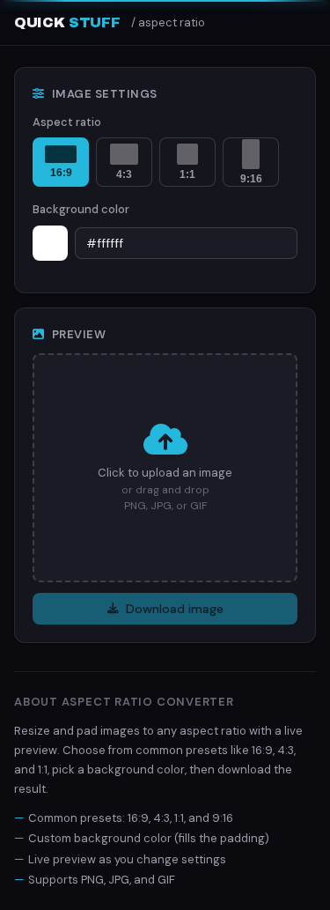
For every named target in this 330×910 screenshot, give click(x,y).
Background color (81, 209)
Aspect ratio (67, 122)
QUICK (67, 22)
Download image (175, 609)
